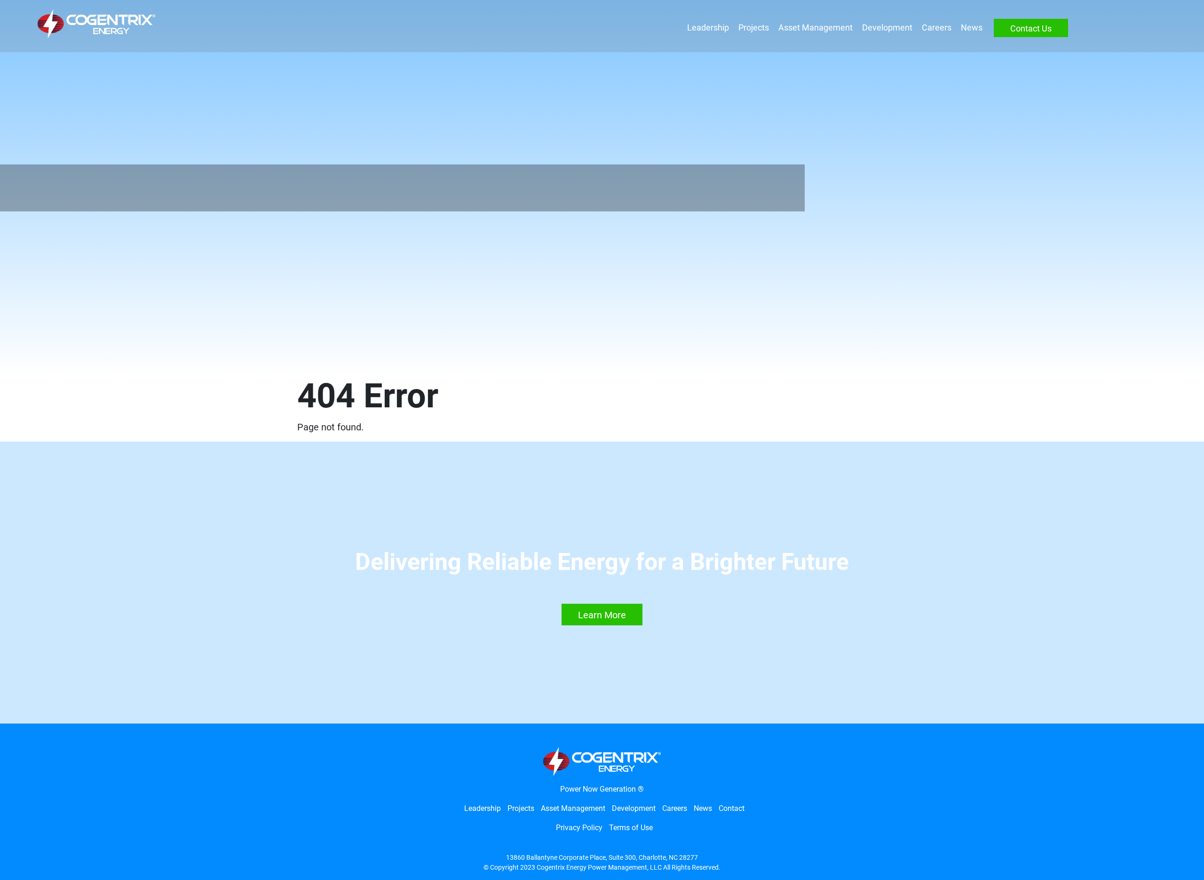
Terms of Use (631, 827)
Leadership (708, 27)
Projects (753, 27)
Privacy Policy (579, 827)
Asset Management (815, 27)
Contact (732, 808)
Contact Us (1031, 28)
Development (887, 27)
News (971, 27)
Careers (936, 27)
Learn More (602, 615)
